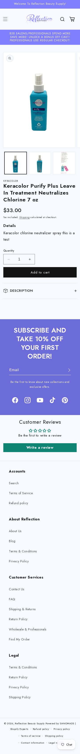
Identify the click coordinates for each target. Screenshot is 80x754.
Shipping (24, 217)
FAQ (12, 599)
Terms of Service (21, 493)
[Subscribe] (66, 370)
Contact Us (16, 589)
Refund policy (18, 503)
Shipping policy (54, 736)
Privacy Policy (19, 561)
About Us (15, 531)
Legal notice (56, 742)
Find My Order (19, 639)
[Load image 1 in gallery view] (15, 163)
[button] (5, 19)
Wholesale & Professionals (27, 629)
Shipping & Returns (22, 609)
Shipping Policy (20, 697)
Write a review (39, 447)
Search (14, 483)
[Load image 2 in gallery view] (40, 163)
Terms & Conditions (23, 551)
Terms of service (30, 736)
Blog (12, 541)
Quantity (8, 250)
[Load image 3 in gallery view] (64, 163)
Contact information (32, 742)
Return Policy (18, 619)
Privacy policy (62, 729)
